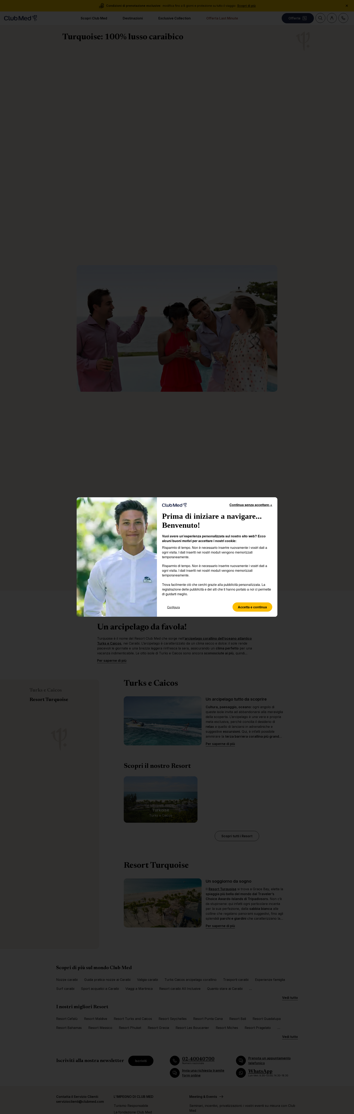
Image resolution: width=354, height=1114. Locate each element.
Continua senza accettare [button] (250, 504)
